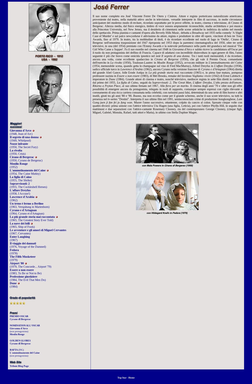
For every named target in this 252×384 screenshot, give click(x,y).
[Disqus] (167, 272)
